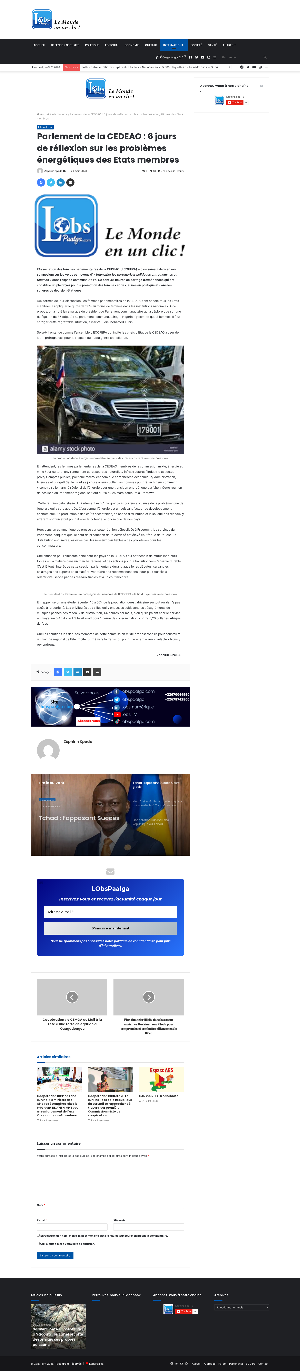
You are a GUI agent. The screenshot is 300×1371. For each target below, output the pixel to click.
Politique (92, 45)
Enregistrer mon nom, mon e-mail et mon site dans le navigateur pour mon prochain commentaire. (104, 1235)
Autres (228, 45)
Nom (41, 1205)
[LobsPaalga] (56, 19)
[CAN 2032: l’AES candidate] (161, 1079)
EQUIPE (251, 1363)
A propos (210, 1363)
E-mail (42, 1220)
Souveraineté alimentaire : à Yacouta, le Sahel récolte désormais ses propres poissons (58, 1337)
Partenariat (236, 1363)
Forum (222, 1363)
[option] (110, 815)
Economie (132, 45)
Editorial (112, 45)
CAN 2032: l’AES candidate (158, 1096)
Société (196, 45)
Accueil (39, 45)
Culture (151, 45)
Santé (212, 45)
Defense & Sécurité (65, 45)
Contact (263, 1363)
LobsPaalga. (96, 1363)
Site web (119, 1220)
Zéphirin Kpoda (53, 170)
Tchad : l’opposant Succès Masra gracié (79, 815)
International (174, 45)
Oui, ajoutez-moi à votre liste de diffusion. (67, 1243)
